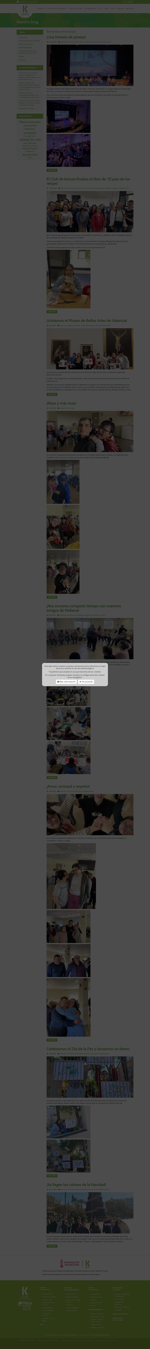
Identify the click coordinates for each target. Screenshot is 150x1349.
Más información (67, 681)
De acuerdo (87, 681)
